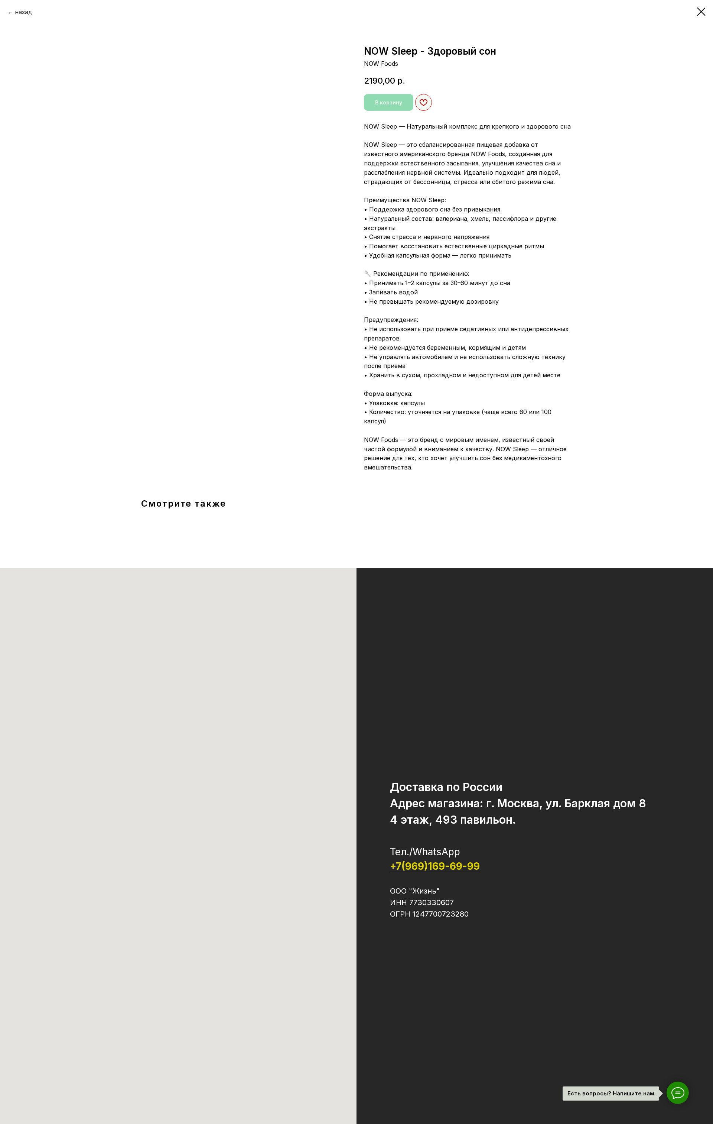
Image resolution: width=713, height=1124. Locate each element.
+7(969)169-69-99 (435, 866)
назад (23, 12)
